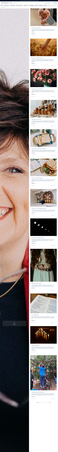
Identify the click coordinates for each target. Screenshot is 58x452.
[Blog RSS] (14, 322)
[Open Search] (11, 3)
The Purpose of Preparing (36, 27)
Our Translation (19, 5)
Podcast (36, 5)
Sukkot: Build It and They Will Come (38, 392)
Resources (6, 5)
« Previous (37, 402)
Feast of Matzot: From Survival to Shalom (39, 148)
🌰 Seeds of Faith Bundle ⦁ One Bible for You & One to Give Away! (29, 0)
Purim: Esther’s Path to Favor (37, 283)
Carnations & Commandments (37, 88)
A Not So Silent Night (35, 345)
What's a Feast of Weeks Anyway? (37, 57)
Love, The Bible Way (35, 315)
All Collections (12, 5)
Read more (33, 33)
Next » (50, 402)
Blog (4, 7)
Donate (45, 5)
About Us (25, 5)
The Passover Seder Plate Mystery (37, 178)
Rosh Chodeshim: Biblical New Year (38, 237)
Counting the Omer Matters (36, 119)
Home (2, 5)
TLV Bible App (31, 5)
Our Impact (41, 5)
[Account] (54, 3)
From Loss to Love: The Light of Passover (39, 208)
